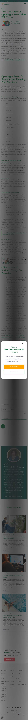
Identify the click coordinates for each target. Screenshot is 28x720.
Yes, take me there (14, 366)
